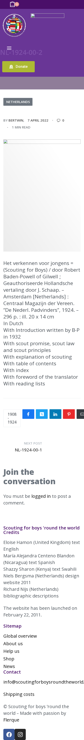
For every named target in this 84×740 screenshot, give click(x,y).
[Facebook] (9, 734)
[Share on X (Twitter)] (42, 414)
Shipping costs (18, 694)
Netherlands (18, 101)
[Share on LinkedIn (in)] (55, 414)
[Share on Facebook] (28, 414)
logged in (41, 496)
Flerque (11, 720)
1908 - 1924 (12, 418)
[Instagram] (20, 734)
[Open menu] (9, 48)
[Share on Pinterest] (69, 414)
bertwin (16, 120)
